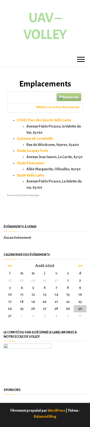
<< (10, 265)
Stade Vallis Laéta (30, 175)
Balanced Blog (45, 416)
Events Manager (30, 195)
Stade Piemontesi (30, 163)
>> (80, 265)
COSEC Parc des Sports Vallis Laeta (44, 120)
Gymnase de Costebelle (35, 138)
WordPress (56, 410)
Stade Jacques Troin (32, 151)
